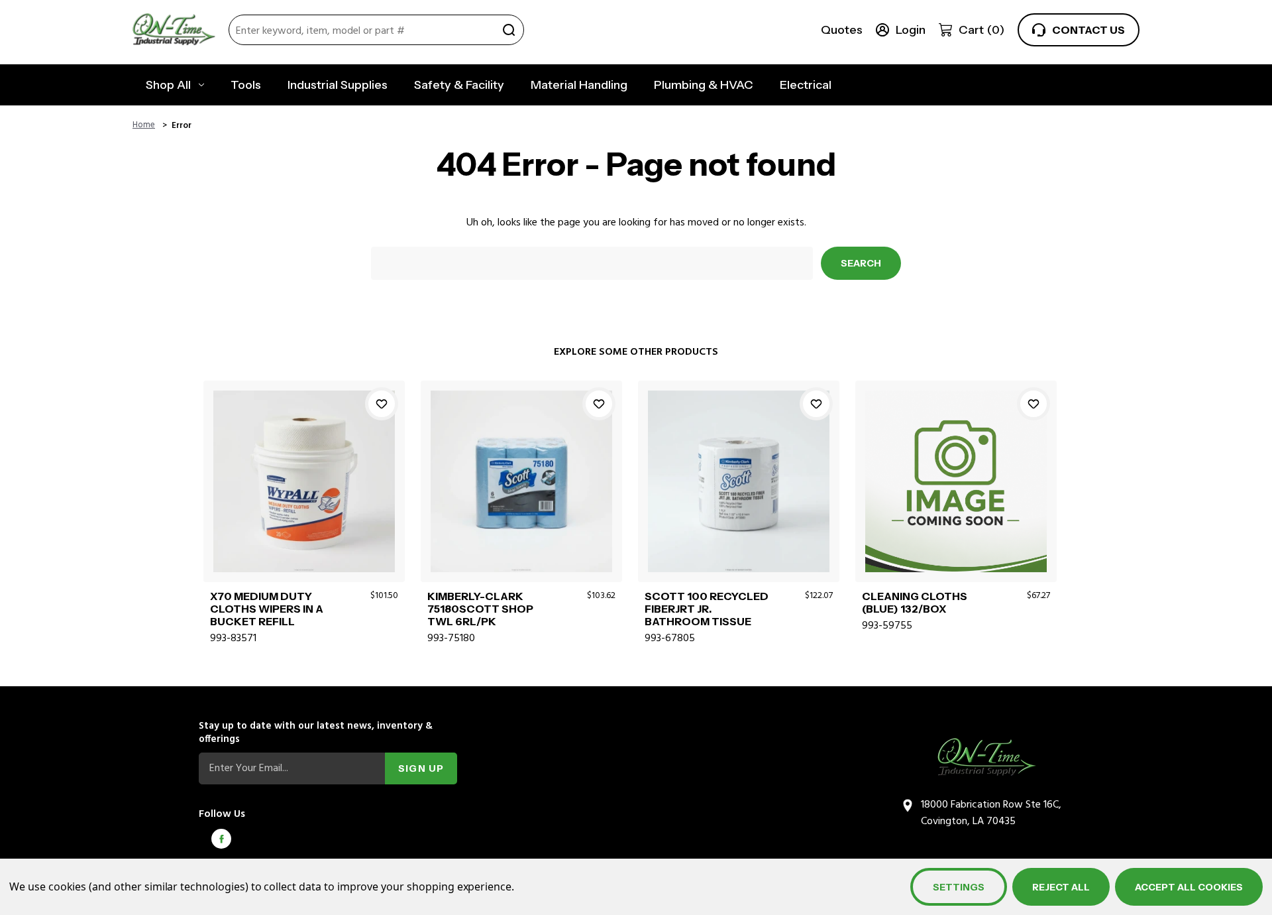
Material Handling (579, 85)
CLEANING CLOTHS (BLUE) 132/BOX (914, 602)
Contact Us (1088, 29)
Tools (246, 85)
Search (509, 30)
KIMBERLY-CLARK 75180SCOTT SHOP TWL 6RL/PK (480, 609)
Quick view (304, 465)
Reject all (1061, 887)
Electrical (805, 85)
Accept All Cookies (1189, 887)
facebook (221, 839)
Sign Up (421, 768)
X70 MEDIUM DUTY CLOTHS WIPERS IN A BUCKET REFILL (266, 609)
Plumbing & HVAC (703, 85)
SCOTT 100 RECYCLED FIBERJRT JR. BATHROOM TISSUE (706, 609)
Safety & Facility (459, 85)
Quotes (842, 30)
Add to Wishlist (381, 403)
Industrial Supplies (338, 85)
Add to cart (304, 496)
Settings (958, 887)
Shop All (168, 85)
